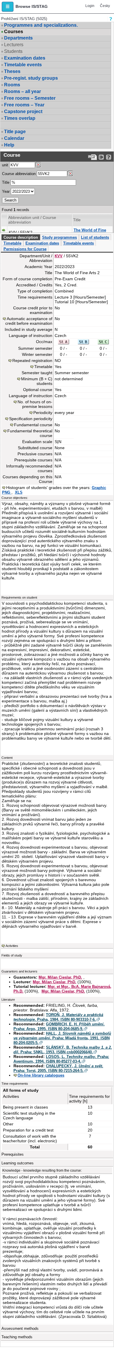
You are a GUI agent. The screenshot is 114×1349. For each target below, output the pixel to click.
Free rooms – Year (24, 104)
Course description (21, 237)
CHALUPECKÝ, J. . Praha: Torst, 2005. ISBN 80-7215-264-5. (58, 1068)
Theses (12, 71)
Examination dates (24, 58)
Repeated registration (32, 360)
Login (89, 6)
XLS (19, 492)
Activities (12, 945)
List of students (95, 237)
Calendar (14, 138)
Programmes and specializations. (41, 25)
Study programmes (59, 237)
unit (5, 165)
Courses (13, 31)
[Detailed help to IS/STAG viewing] (109, 157)
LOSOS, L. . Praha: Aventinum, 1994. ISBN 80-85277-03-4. (61, 1059)
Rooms (12, 84)
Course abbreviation (19, 174)
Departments (18, 37)
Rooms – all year (22, 91)
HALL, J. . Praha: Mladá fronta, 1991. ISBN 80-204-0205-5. (62, 1038)
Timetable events (23, 64)
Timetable (12, 243)
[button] (7, 7)
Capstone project (23, 111)
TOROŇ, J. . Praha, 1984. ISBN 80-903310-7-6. (58, 1017)
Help (9, 144)
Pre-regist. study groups (31, 78)
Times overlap (19, 118)
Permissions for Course (25, 249)
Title (5, 182)
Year (6, 191)
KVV (59, 256)
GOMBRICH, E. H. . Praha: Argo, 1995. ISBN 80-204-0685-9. (59, 1026)
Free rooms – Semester (30, 98)
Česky (105, 6)
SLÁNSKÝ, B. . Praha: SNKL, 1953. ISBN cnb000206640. (62, 1049)
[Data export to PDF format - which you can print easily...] (92, 157)
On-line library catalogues (41, 1075)
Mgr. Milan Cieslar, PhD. (60, 977)
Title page (15, 131)
